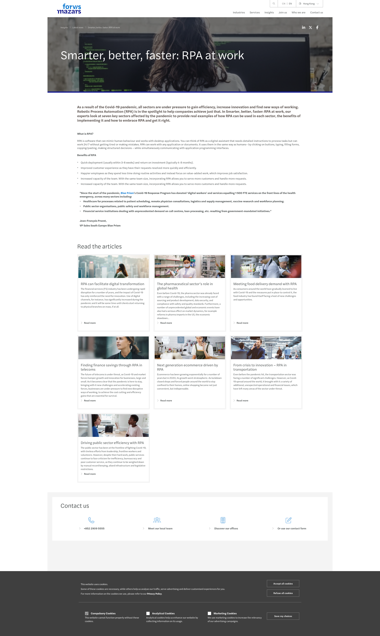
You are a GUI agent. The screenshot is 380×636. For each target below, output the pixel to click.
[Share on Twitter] (310, 27)
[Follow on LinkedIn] (186, 554)
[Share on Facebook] (317, 27)
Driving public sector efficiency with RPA (112, 442)
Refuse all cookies (283, 593)
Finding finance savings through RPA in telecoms (111, 367)
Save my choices (283, 616)
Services (255, 12)
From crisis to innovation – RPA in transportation (260, 367)
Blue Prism (127, 193)
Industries (239, 12)
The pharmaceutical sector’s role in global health (185, 285)
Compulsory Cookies (103, 613)
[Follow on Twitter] (193, 554)
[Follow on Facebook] (207, 554)
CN (283, 3)
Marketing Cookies (225, 613)
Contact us (316, 12)
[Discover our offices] (223, 523)
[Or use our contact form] (289, 523)
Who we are (298, 12)
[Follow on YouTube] (214, 554)
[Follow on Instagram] (200, 554)
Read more (90, 322)
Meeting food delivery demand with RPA (265, 283)
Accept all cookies (283, 583)
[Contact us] (91, 523)
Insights (269, 12)
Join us (283, 12)
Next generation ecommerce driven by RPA (187, 367)
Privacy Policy (154, 593)
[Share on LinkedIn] (303, 27)
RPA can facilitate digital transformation (112, 283)
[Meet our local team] (157, 523)
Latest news (77, 27)
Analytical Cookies (163, 613)
